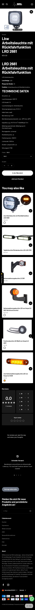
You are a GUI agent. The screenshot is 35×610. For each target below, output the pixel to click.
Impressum (5, 525)
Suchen (4, 522)
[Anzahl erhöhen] (11, 166)
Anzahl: (4, 161)
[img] (8, 403)
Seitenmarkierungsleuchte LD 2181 (14, 278)
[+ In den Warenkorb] (30, 211)
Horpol (4, 34)
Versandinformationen (8, 535)
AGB (3, 532)
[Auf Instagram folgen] (8, 585)
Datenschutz (5, 538)
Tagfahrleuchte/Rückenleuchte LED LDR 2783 (18, 250)
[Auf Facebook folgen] (3, 585)
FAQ (3, 542)
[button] (24, 393)
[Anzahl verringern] (4, 166)
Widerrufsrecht (6, 528)
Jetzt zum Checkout (17, 179)
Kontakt (4, 545)
